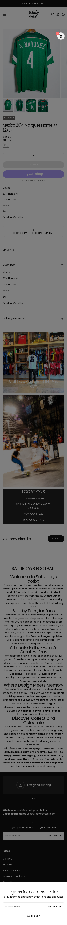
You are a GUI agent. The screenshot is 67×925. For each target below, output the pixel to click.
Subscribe (55, 906)
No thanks (33, 916)
